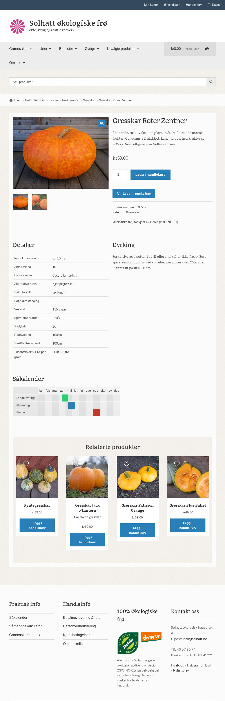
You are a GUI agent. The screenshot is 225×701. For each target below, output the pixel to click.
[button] (101, 123)
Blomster (66, 49)
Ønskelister (172, 4)
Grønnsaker (18, 49)
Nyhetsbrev (181, 670)
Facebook (177, 665)
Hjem (18, 100)
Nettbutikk (32, 100)
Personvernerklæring (79, 626)
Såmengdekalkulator (25, 626)
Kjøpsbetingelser (76, 635)
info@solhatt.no (195, 638)
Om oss (15, 63)
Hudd (207, 665)
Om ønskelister (75, 644)
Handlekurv (194, 4)
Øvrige (90, 49)
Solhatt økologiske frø (68, 23)
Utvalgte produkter (121, 49)
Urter (43, 49)
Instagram (193, 665)
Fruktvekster (71, 100)
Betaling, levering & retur (82, 617)
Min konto (151, 4)
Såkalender (18, 617)
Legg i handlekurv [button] (37, 525)
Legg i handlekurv (150, 174)
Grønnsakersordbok (24, 635)
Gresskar (89, 100)
